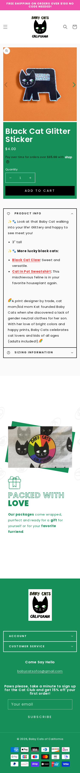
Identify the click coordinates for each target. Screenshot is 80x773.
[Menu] (5, 27)
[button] (65, 27)
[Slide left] (6, 84)
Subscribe (40, 717)
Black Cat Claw (26, 260)
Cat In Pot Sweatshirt (31, 271)
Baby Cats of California (46, 739)
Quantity (11, 169)
